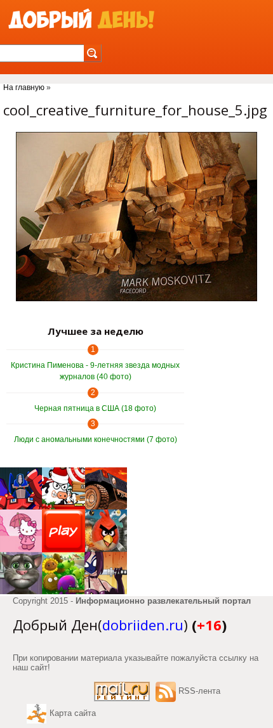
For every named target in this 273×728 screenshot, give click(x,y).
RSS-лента (199, 691)
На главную (23, 87)
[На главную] (81, 19)
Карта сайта (73, 713)
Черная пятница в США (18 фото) (95, 408)
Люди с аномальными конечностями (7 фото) (95, 439)
